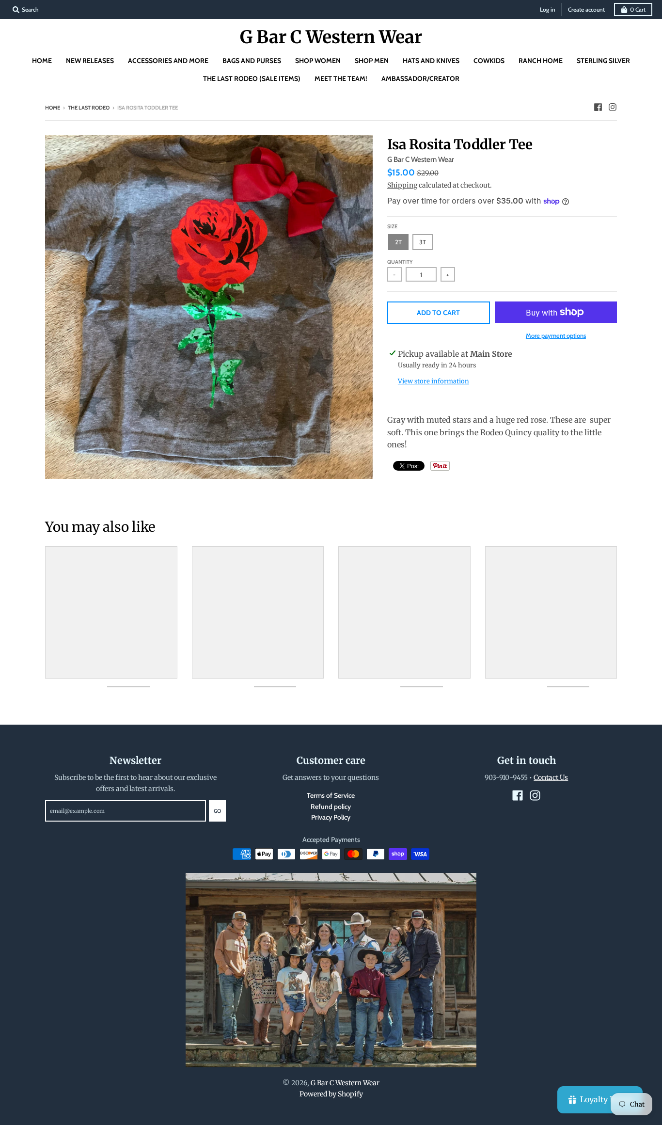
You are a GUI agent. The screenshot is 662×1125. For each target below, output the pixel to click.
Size (392, 226)
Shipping (402, 185)
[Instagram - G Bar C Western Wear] (612, 107)
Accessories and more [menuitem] (168, 60)
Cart (638, 9)
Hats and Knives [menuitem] (431, 60)
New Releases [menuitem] (90, 60)
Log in (547, 9)
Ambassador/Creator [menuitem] (420, 78)
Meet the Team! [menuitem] (341, 78)
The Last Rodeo (89, 107)
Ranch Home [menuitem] (541, 60)
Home (52, 107)
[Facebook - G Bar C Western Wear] (598, 107)
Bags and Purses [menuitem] (251, 60)
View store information (433, 381)
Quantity (400, 261)
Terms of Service (331, 795)
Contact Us (551, 777)
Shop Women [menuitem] (318, 60)
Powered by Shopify (331, 1094)
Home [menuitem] (42, 60)
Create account (586, 9)
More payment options (556, 335)
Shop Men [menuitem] (372, 60)
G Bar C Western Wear (331, 37)
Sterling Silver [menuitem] (603, 60)
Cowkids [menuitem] (488, 60)
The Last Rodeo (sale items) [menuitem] (251, 78)
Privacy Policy (330, 817)
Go (217, 811)
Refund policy (331, 806)
